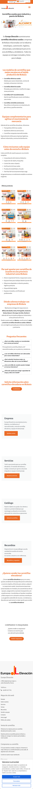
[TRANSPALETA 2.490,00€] (24, 254)
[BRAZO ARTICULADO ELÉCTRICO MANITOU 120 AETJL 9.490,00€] (24, 197)
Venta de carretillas (12, 518)
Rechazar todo (16, 785)
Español (21, 1)
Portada (3, 699)
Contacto (3, 714)
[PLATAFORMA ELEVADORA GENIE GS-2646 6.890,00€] (9, 216)
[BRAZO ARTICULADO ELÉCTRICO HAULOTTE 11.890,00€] (9, 197)
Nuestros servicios (12, 475)
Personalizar (16, 781)
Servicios (3, 704)
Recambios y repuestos (13, 560)
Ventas (2, 707)
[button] (29, 7)
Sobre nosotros (4, 702)
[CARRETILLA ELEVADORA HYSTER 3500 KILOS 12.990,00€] (24, 235)
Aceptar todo (16, 776)
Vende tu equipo (5, 712)
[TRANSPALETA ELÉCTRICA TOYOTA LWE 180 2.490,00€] (9, 254)
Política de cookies (5, 720)
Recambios (4, 709)
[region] (16, 774)
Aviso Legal (4, 717)
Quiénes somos (11, 433)
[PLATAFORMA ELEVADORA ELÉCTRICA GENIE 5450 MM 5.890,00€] (9, 235)
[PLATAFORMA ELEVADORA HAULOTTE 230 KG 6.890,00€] (24, 216)
